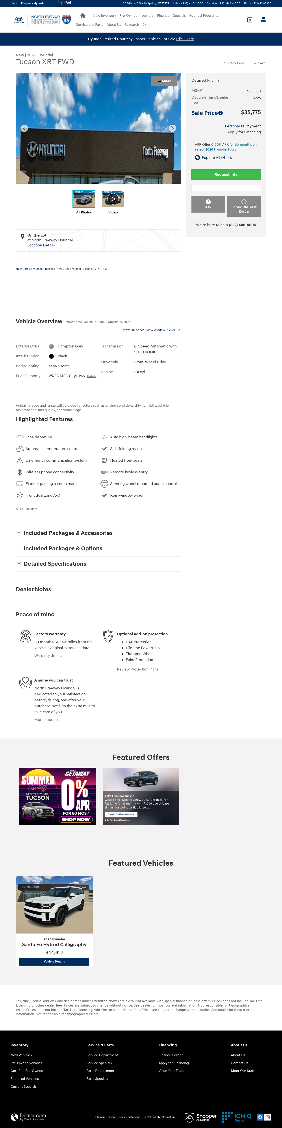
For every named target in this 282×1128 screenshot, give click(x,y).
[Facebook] (260, 1117)
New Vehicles (21, 1055)
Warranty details (48, 655)
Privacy (112, 1117)
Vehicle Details (66, 961)
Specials (179, 16)
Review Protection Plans (137, 669)
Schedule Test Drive (244, 209)
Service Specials (99, 1063)
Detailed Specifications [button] (55, 564)
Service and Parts (89, 25)
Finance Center (171, 1055)
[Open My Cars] (262, 20)
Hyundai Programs (203, 16)
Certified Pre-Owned (27, 1071)
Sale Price (204, 113)
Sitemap (100, 1117)
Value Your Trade (172, 1071)
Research (131, 25)
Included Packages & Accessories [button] (68, 533)
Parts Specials (97, 1079)
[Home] (19, 20)
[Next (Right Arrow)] (172, 128)
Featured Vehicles (25, 1079)
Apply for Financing (244, 132)
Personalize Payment (243, 126)
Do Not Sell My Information (159, 1117)
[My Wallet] (250, 20)
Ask (208, 207)
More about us (46, 719)
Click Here (185, 39)
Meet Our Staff (242, 1071)
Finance (163, 16)
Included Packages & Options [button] (63, 548)
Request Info (226, 174)
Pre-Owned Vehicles (26, 1063)
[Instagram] (267, 1117)
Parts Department (100, 1071)
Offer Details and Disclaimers (117, 820)
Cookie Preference (129, 1117)
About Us (114, 25)
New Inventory (104, 16)
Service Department (102, 1055)
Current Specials (24, 1087)
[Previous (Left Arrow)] (24, 128)
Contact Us (239, 1063)
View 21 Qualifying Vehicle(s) (121, 815)
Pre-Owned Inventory (137, 16)
